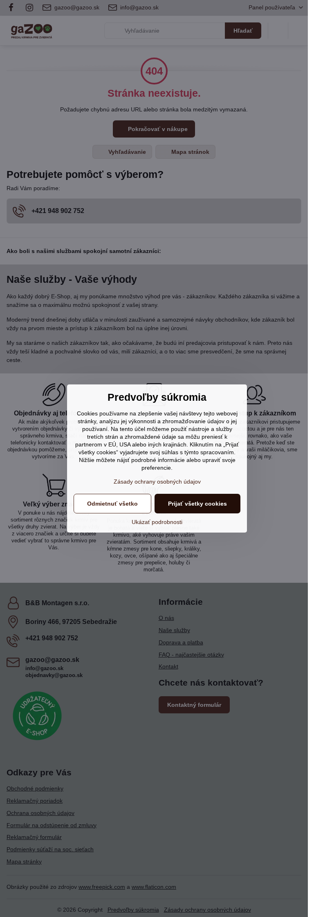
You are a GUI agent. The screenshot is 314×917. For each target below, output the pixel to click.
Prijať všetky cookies (197, 503)
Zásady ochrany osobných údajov (157, 481)
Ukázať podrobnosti (157, 522)
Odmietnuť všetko (112, 503)
